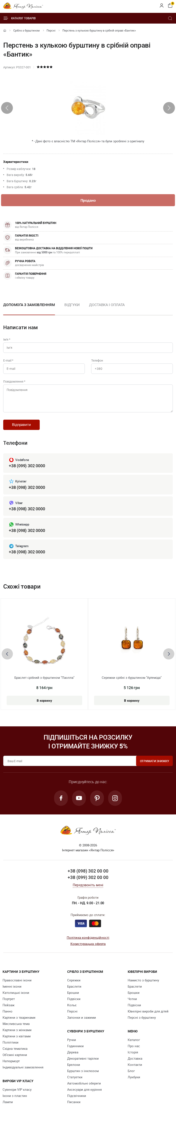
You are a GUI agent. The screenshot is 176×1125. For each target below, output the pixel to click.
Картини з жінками (17, 1030)
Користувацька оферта (88, 944)
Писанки (73, 1102)
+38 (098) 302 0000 (27, 487)
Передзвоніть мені (88, 885)
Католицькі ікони (16, 992)
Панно (7, 1011)
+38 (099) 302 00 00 (88, 877)
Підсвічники (76, 1095)
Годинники (75, 1046)
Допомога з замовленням (29, 304)
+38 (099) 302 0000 (27, 466)
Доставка (135, 1058)
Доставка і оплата (107, 304)
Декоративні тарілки (83, 1058)
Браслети (74, 986)
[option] (72, 308)
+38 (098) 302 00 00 (88, 871)
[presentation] (7, 108)
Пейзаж (8, 1005)
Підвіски (73, 999)
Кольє (72, 1005)
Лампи (8, 1102)
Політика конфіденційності (88, 937)
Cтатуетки (74, 1077)
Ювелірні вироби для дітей (148, 1011)
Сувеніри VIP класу (17, 1089)
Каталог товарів (23, 18)
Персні (51, 30)
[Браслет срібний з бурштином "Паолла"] (44, 641)
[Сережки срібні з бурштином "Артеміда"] (131, 641)
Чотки (132, 999)
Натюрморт (11, 1061)
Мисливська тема (16, 1023)
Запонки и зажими (81, 1017)
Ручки (71, 1040)
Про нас (134, 1046)
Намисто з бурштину (143, 980)
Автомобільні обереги (84, 1083)
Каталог (134, 1040)
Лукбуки (134, 1077)
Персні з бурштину (142, 1017)
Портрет (9, 999)
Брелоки (73, 1064)
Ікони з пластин (15, 1095)
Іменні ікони (12, 986)
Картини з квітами (17, 1036)
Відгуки (72, 304)
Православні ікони (17, 980)
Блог (131, 1071)
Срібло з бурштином (26, 30)
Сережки (73, 980)
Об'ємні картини (15, 1055)
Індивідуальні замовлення (23, 1067)
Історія (133, 1052)
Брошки (73, 992)
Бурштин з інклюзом (83, 1071)
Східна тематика (15, 1048)
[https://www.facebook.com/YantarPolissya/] (61, 798)
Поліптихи (10, 1042)
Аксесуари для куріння (84, 1089)
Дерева (72, 1052)
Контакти (135, 1064)
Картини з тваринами (19, 1017)
